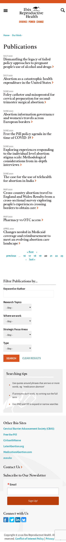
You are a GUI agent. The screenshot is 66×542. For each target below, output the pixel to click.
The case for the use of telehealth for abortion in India (27, 179)
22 (56, 255)
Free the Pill (10, 434)
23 (62, 255)
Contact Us (11, 467)
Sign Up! (33, 501)
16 (24, 255)
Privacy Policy (54, 538)
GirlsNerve (12, 440)
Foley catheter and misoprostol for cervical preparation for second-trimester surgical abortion (29, 98)
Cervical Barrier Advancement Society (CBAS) (28, 428)
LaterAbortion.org (13, 446)
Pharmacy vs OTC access (22, 220)
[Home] (31, 22)
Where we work (12, 315)
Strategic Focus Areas (15, 329)
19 (40, 255)
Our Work (16, 35)
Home (6, 35)
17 (30, 255)
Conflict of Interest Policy (29, 538)
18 (35, 255)
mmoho (7, 458)
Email (13, 484)
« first (30, 252)
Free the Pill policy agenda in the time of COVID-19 (27, 136)
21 (51, 255)
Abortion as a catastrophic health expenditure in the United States (28, 81)
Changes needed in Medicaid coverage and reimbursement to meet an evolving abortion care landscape (27, 237)
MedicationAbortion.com (17, 452)
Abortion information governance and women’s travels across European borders (28, 118)
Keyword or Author (14, 288)
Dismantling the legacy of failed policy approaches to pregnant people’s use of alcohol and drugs (27, 63)
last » (32, 259)
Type (6, 343)
